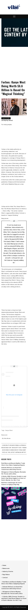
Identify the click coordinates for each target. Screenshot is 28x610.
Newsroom (4, 435)
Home (4, 565)
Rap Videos (6, 574)
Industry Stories (7, 571)
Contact (5, 577)
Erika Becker (7, 438)
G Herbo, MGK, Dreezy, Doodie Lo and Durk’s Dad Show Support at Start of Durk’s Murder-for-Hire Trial (13, 478)
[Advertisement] (14, 62)
